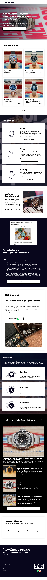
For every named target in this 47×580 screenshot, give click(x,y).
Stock (3, 568)
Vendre (3, 573)
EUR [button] (37, 2)
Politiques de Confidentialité (14, 567)
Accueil (3, 567)
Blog (3, 571)
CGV (10, 568)
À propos (4, 570)
